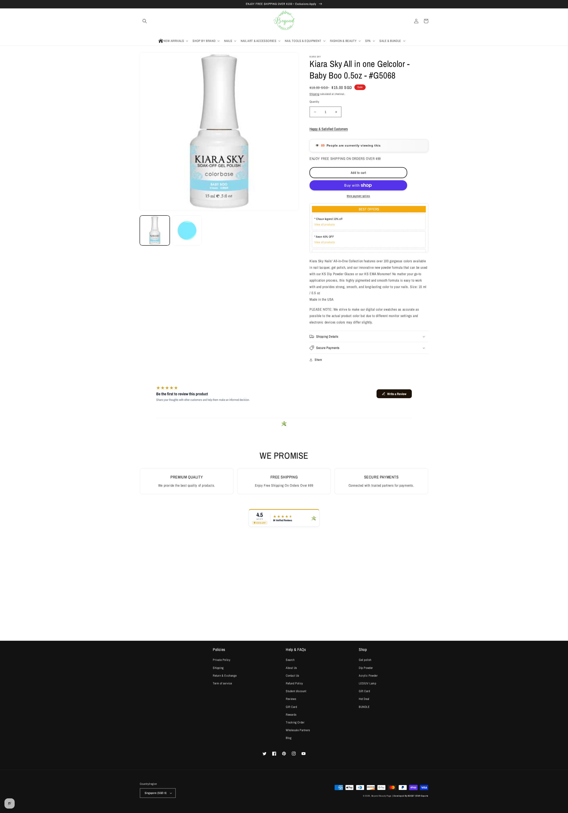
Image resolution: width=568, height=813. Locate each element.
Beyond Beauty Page (381, 795)
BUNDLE (364, 707)
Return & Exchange (225, 676)
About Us (291, 668)
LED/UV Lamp (367, 683)
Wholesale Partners (298, 730)
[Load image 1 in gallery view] (155, 230)
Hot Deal (364, 699)
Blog (288, 738)
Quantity (314, 102)
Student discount (296, 691)
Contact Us (292, 676)
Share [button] (318, 360)
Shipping (314, 94)
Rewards (291, 715)
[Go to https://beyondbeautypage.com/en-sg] (284, 21)
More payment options (358, 196)
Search (290, 660)
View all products (324, 224)
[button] (145, 21)
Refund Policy (294, 683)
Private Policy (221, 660)
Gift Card (291, 707)
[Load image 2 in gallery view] (187, 230)
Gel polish (365, 660)
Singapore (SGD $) (156, 793)
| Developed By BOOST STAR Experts (410, 795)
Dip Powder (366, 668)
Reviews (291, 699)
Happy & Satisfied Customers (329, 128)
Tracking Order (295, 722)
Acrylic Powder (368, 676)
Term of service (222, 683)
